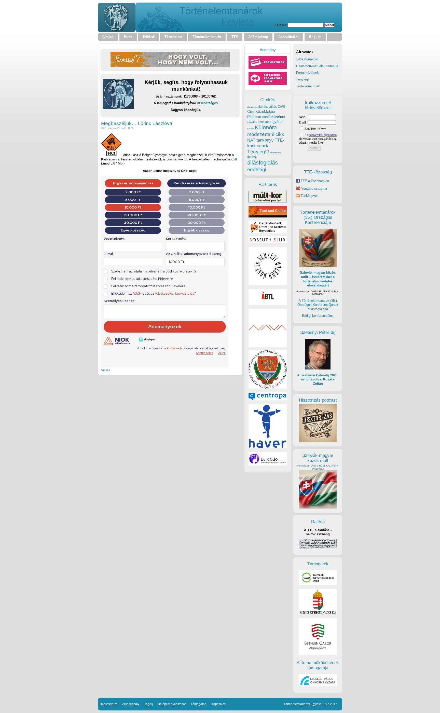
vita (279, 152)
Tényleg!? (258, 151)
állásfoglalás (262, 162)
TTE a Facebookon (314, 181)
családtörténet (273, 117)
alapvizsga (251, 107)
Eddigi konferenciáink (318, 316)
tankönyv (265, 140)
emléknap (264, 122)
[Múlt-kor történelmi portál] (268, 201)
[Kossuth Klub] (268, 242)
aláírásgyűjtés (267, 106)
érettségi (256, 169)
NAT (251, 140)
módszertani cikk (265, 134)
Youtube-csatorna (313, 188)
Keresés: (281, 25)
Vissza (105, 370)
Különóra (266, 127)
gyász (277, 121)
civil (281, 106)
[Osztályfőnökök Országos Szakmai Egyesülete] (268, 232)
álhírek (252, 156)
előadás (252, 122)
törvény (273, 153)
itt (235, 159)
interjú (250, 128)
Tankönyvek (310, 196)
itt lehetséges (207, 103)
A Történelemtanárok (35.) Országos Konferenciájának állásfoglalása (317, 305)
